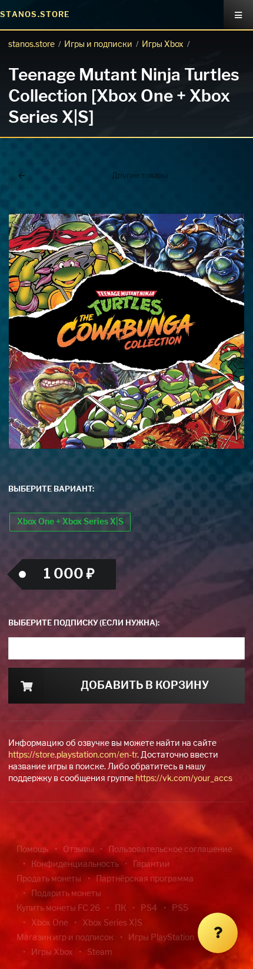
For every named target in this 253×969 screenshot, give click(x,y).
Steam (99, 952)
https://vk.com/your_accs (183, 779)
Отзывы (78, 850)
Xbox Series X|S (112, 923)
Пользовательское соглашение (170, 850)
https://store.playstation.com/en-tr (72, 755)
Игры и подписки (98, 45)
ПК (120, 908)
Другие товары (140, 176)
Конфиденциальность (75, 864)
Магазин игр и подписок (65, 938)
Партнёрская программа (145, 879)
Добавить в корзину (145, 686)
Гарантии (151, 864)
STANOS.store (35, 15)
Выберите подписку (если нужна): (83, 623)
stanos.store (31, 45)
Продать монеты (48, 879)
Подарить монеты (66, 894)
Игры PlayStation (161, 938)
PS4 (149, 908)
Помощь (32, 850)
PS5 (180, 908)
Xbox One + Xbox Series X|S (70, 522)
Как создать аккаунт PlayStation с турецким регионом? (191, 192)
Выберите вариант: (51, 489)
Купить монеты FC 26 (58, 908)
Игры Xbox (163, 45)
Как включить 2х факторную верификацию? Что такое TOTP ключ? (190, 199)
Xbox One (49, 923)
